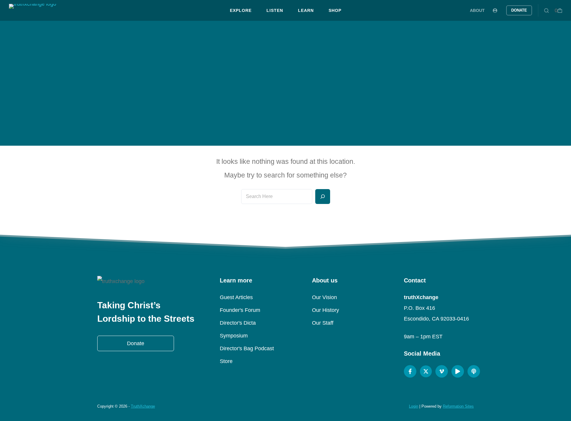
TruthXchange (143, 406)
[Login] (495, 10)
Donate (519, 10)
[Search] (546, 10)
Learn (306, 10)
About (477, 10)
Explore (241, 10)
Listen (274, 10)
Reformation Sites (458, 406)
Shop (335, 10)
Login (413, 406)
